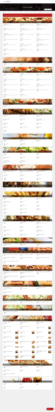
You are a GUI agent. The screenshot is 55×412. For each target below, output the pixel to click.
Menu (46, 9)
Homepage (50, 9)
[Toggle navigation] (4, 1)
